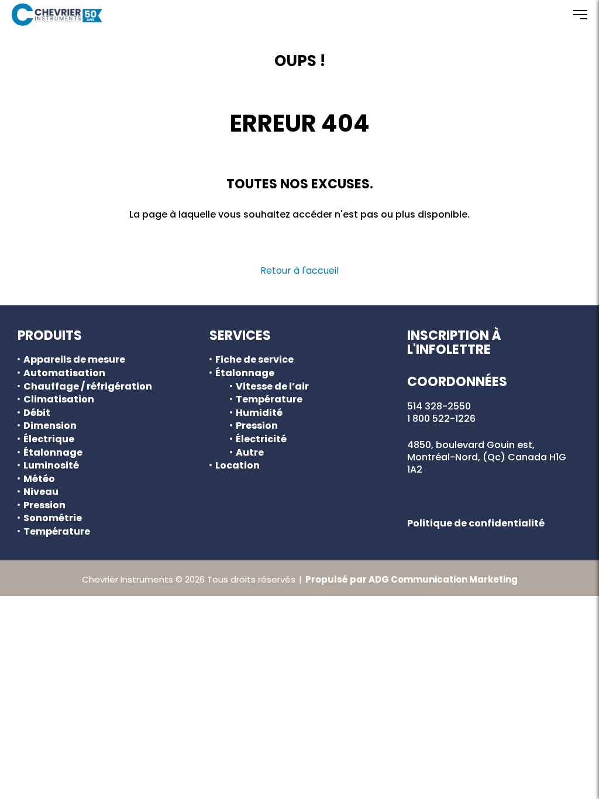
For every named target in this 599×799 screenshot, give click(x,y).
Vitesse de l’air (272, 386)
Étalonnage (52, 452)
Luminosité (51, 465)
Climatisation (58, 399)
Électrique (48, 439)
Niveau (40, 492)
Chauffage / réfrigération (87, 386)
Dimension (50, 426)
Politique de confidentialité (476, 523)
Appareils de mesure (74, 359)
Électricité (261, 439)
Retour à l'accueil (299, 270)
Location (237, 465)
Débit (36, 413)
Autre (250, 452)
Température (56, 531)
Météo (39, 479)
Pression (44, 505)
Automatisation (64, 373)
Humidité (259, 413)
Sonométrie (52, 518)
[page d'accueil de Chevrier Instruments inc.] (57, 14)
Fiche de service (254, 359)
